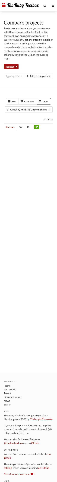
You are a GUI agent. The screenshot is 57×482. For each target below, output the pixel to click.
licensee (10, 126)
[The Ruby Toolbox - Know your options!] (20, 5)
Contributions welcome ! (19, 474)
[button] (45, 5)
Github (35, 442)
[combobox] (14, 76)
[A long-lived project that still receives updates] (36, 127)
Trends (7, 393)
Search (7, 404)
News (7, 400)
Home (7, 385)
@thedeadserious (13, 442)
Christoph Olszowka (41, 419)
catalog (8, 467)
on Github (43, 467)
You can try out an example (35, 39)
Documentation (12, 396)
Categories (10, 389)
